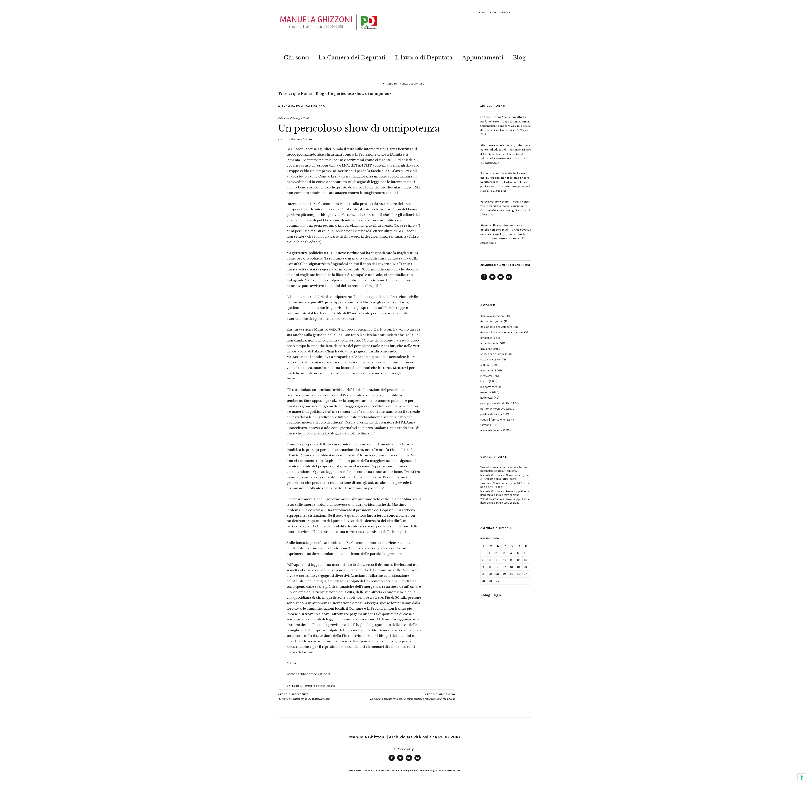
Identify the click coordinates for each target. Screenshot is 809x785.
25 (511, 573)
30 (497, 580)
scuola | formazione (492, 419)
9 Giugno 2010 (300, 118)
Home (482, 12)
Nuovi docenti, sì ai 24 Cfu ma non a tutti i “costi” (504, 477)
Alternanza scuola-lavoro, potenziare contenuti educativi (503, 469)
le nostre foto (488, 386)
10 (504, 560)
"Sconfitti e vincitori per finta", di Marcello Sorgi (304, 696)
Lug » (497, 595)
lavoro (484, 381)
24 (504, 573)
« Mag (485, 595)
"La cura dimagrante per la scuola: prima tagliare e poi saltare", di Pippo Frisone (412, 696)
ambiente (486, 337)
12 (518, 560)
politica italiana (310, 105)
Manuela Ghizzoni (302, 139)
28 (483, 580)
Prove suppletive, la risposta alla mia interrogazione (505, 493)
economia (486, 370)
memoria (486, 392)
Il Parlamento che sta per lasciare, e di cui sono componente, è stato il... (505, 182)
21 (483, 573)
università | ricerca (491, 430)
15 (490, 567)
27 (525, 573)
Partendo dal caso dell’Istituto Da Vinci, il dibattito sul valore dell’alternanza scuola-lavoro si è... (505, 154)
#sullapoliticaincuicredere (496, 326)
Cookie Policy (426, 770)
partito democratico (492, 408)
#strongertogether (491, 321)
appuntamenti (489, 343)
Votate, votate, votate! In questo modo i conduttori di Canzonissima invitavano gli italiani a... (505, 206)
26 (518, 573)
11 (511, 560)
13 (525, 560)
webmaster (453, 770)
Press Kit (506, 12)
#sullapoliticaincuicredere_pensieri (502, 332)
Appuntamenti (482, 57)
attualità (286, 105)
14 (483, 567)
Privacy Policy (409, 770)
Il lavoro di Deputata (424, 57)
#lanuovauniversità (492, 316)
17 (504, 567)
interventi (486, 376)
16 (497, 567)
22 (490, 573)
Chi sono (296, 57)
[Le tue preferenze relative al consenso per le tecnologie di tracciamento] (802, 778)
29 (490, 580)
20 (525, 567)
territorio (485, 424)
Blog (493, 12)
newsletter (486, 397)
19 (518, 567)
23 (497, 573)
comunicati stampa (492, 354)
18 (511, 567)
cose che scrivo (490, 359)
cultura (484, 365)
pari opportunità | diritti (494, 403)
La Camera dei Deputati (352, 57)
